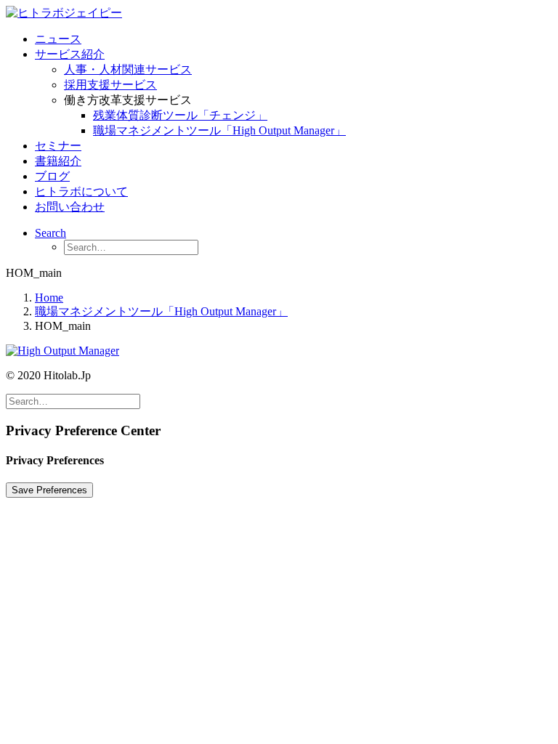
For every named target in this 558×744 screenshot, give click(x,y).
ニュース (58, 39)
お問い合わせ (70, 207)
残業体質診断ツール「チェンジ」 (180, 115)
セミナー (58, 146)
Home (49, 297)
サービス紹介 (70, 54)
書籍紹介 (58, 161)
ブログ (52, 176)
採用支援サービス (110, 84)
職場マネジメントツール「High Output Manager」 (219, 130)
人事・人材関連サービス (128, 69)
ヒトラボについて (81, 191)
